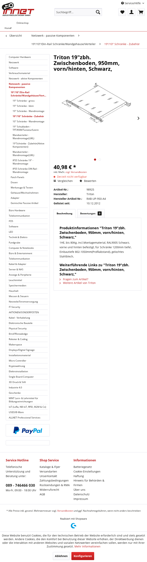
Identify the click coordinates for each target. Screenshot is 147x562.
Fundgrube (14, 242)
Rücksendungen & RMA (55, 485)
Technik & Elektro (18, 237)
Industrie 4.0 (15, 387)
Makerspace (15, 344)
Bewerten (89, 181)
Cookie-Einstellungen (87, 471)
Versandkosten (65, 510)
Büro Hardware (17, 210)
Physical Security (18, 328)
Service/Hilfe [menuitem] (132, 3)
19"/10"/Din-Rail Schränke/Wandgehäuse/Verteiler (29, 94)
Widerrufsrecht (49, 489)
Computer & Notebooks (21, 248)
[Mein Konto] (131, 12)
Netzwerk (14, 62)
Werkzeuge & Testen (22, 187)
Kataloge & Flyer (50, 467)
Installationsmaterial (20, 355)
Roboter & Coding (18, 339)
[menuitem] (78, 12)
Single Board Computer (21, 376)
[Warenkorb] (141, 12)
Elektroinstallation (18, 371)
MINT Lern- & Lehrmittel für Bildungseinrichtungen (23, 400)
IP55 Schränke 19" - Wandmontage (23, 162)
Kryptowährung (17, 366)
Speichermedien (17, 285)
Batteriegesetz (83, 467)
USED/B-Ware (16, 412)
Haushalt (13, 291)
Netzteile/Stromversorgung (23, 301)
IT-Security (14, 307)
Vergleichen (65, 181)
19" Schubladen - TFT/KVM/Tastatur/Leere (26, 128)
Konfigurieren (83, 556)
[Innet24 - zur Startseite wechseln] (18, 9)
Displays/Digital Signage (22, 350)
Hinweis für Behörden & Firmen (89, 483)
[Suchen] (98, 12)
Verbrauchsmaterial (19, 73)
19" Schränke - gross (24, 100)
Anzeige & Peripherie (20, 274)
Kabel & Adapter (17, 264)
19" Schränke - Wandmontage (28, 111)
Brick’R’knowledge (18, 333)
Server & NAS (16, 269)
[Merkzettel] (122, 12)
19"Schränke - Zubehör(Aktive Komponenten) (28, 145)
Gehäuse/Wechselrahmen (24, 192)
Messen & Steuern (19, 296)
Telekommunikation (19, 215)
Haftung (79, 476)
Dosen (14, 182)
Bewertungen (90, 213)
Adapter (15, 198)
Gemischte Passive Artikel (24, 203)
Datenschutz (82, 494)
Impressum (81, 499)
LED (11, 231)
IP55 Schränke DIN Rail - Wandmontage (25, 170)
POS (11, 221)
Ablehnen (61, 556)
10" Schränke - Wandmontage (28, 121)
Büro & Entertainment (20, 253)
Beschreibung (64, 213)
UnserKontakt (48, 476)
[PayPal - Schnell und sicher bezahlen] (27, 430)
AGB (42, 494)
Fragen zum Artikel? (75, 279)
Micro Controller (17, 360)
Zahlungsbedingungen (54, 480)
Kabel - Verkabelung (19, 317)
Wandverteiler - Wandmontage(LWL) (23, 136)
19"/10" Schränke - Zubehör (28, 116)
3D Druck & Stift (17, 382)
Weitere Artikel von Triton (79, 283)
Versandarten (48, 471)
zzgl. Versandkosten (76, 172)
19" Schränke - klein (23, 106)
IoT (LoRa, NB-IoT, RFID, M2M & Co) (27, 406)
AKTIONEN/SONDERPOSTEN (24, 312)
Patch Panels (17, 177)
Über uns (79, 489)
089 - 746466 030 (20, 485)
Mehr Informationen (87, 546)
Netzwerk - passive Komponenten (19, 85)
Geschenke (15, 392)
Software (13, 67)
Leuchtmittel (15, 280)
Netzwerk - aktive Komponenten (26, 78)
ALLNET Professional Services (24, 417)
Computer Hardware (20, 57)
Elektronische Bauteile (21, 323)
